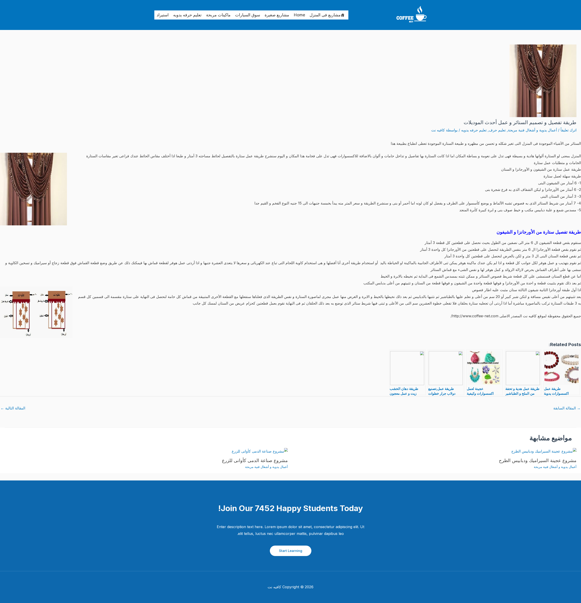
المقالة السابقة (567, 408)
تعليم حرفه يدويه (187, 14)
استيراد (163, 14)
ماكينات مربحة (218, 14)
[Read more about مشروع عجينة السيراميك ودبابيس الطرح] (543, 451)
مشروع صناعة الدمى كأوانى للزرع (255, 460)
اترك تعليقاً (568, 130)
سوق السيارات (247, 14)
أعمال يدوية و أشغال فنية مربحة (532, 130)
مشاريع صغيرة (277, 14)
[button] (290, 551)
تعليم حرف (497, 130)
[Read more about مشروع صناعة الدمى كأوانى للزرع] (260, 451)
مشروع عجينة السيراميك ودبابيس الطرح (537, 460)
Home (299, 14)
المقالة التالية (12, 408)
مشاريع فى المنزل (325, 14)
